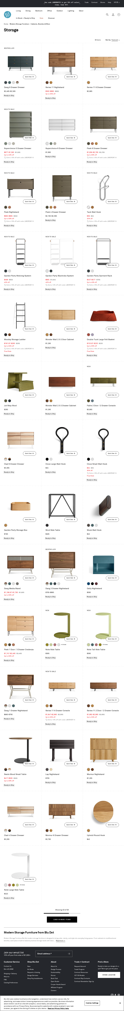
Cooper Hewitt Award (58, 984)
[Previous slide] (44, 3)
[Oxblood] (96, 583)
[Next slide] (79, 3)
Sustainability (55, 972)
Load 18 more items (61, 919)
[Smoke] (88, 525)
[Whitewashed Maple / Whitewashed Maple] (51, 769)
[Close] (120, 1003)
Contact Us (7, 966)
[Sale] (41, 18)
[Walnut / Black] (5, 769)
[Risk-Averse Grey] (17, 583)
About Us (54, 966)
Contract (94, 2)
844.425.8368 (8, 969)
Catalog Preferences (11, 982)
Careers (53, 990)
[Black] (47, 459)
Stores (102, 2)
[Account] (113, 14)
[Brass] (92, 207)
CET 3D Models (79, 975)
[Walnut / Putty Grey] (17, 82)
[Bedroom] (38, 11)
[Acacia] (9, 334)
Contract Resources (81, 972)
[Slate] (47, 525)
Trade (87, 2)
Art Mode (30, 969)
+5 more (22, 885)
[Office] (49, 11)
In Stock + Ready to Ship (25, 18)
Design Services (32, 975)
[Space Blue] (88, 583)
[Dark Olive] (88, 143)
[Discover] (51, 18)
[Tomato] (88, 334)
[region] (62, 1003)
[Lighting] (71, 11)
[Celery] (51, 644)
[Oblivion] (5, 271)
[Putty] (13, 143)
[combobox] (113, 40)
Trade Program (79, 969)
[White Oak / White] (9, 769)
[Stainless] (88, 207)
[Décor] (81, 11)
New (28, 966)
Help (109, 2)
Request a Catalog (33, 972)
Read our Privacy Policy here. (58, 1008)
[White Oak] (51, 82)
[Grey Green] (5, 143)
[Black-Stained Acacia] (5, 334)
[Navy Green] (5, 82)
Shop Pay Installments (35, 978)
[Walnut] (47, 82)
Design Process (56, 969)
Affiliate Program (56, 987)
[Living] (18, 11)
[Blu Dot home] (7, 14)
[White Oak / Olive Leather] (88, 400)
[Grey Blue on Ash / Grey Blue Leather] (92, 400)
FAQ (5, 979)
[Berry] (54, 644)
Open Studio (55, 981)
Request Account (80, 966)
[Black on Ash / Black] (47, 769)
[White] (13, 82)
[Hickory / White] (5, 459)
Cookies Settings (92, 1003)
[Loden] (5, 400)
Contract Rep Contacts (82, 978)
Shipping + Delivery (10, 973)
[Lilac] (92, 334)
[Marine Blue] (9, 82)
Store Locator (109, 975)
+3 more (105, 644)
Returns (6, 976)
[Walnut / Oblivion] (9, 459)
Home (6, 24)
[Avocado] (47, 644)
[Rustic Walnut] (92, 143)
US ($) (117, 3)
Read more (59, 940)
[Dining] (28, 11)
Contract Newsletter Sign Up (84, 981)
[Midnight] (9, 400)
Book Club (54, 978)
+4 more (63, 644)
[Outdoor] (60, 11)
